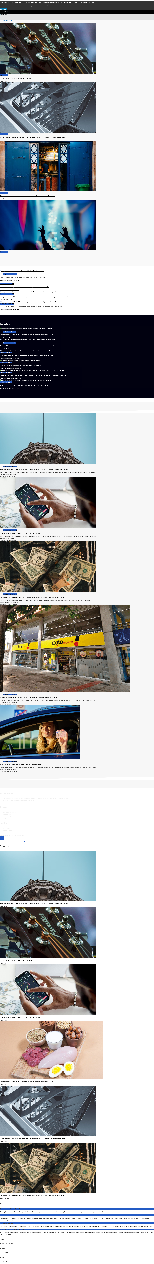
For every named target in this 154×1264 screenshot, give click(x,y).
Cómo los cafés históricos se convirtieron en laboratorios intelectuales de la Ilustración (27, 196)
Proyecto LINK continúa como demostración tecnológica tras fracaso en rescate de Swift (28, 346)
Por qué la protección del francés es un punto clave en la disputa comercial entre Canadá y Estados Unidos (34, 469)
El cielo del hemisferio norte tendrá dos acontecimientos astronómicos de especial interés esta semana (33, 375)
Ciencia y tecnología (9, 332)
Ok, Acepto (3, 9)
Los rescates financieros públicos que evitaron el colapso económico (21, 533)
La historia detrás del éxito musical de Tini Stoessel (16, 78)
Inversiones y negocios (10, 466)
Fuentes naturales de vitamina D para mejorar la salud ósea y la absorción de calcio (26, 356)
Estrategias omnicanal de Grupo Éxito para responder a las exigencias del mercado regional (29, 697)
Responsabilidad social (10, 274)
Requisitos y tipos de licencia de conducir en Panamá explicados (20, 765)
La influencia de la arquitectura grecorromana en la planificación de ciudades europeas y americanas (32, 137)
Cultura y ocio (4, 75)
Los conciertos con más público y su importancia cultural (18, 255)
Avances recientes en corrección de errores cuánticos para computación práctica (25, 385)
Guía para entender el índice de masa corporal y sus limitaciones (20, 365)
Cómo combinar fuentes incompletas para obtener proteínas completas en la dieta (26, 335)
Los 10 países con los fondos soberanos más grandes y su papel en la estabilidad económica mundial (32, 597)
